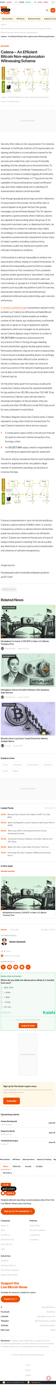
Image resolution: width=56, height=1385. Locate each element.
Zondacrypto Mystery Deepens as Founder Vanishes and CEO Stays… (30, 840)
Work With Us (6, 1244)
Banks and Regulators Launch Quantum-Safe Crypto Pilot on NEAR (31, 823)
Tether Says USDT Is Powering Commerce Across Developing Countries (27, 832)
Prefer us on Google (10, 956)
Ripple (15, 771)
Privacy (28, 1370)
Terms (28, 1365)
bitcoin (5, 765)
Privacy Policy (35, 1225)
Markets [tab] (17, 1166)
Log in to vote (28, 1025)
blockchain (17, 765)
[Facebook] (9, 967)
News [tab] (5, 1166)
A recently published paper (14, 307)
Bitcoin (5, 46)
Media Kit (4, 1261)
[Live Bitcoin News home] (6, 10)
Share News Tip (7, 1239)
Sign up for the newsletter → (18, 1211)
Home (3, 24)
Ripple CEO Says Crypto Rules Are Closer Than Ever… (28, 847)
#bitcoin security (8, 589)
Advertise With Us (8, 1265)
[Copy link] (28, 967)
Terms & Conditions (38, 1230)
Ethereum (48, 765)
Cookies (28, 1375)
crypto (5, 771)
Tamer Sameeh (17, 941)
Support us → (10, 1299)
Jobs (3, 1249)
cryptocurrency (33, 765)
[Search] (47, 10)
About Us (5, 1225)
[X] (3, 967)
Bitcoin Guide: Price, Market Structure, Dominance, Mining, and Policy (26, 28)
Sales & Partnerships (9, 1275)
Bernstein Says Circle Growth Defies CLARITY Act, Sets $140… (28, 815)
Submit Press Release (10, 1270)
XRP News (20, 19)
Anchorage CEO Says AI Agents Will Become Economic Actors (29, 854)
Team (3, 1230)
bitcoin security (8, 871)
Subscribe (11, 1101)
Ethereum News (34, 19)
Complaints (34, 1239)
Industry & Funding (44, 1159)
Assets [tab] (28, 1166)
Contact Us (5, 1235)
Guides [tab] (39, 1166)
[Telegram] (21, 967)
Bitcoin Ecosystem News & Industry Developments (19, 32)
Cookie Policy (35, 1235)
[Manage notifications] (48, 1378)
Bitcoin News (7, 19)
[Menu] (53, 10)
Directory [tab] (7, 1173)
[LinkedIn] (15, 967)
